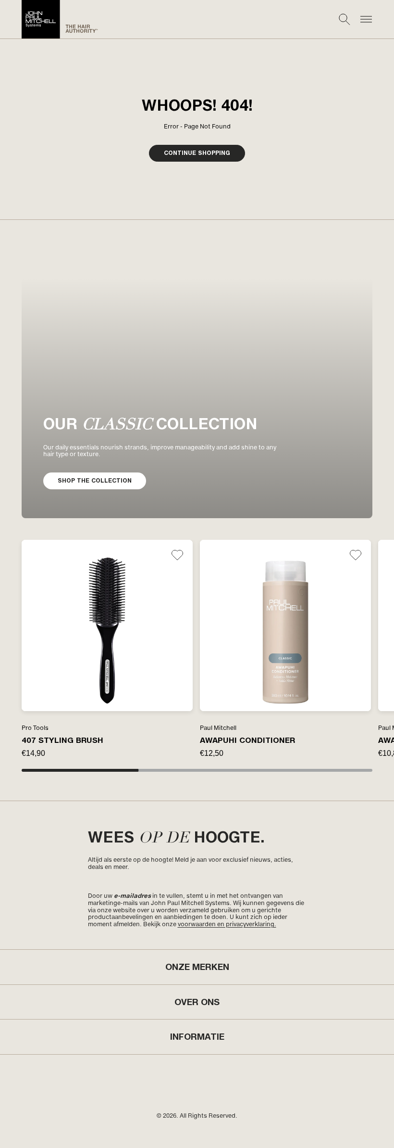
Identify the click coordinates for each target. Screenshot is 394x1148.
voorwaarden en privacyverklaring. (227, 924)
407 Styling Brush (62, 740)
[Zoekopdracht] (344, 19)
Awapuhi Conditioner (247, 740)
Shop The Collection (95, 480)
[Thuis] (60, 19)
